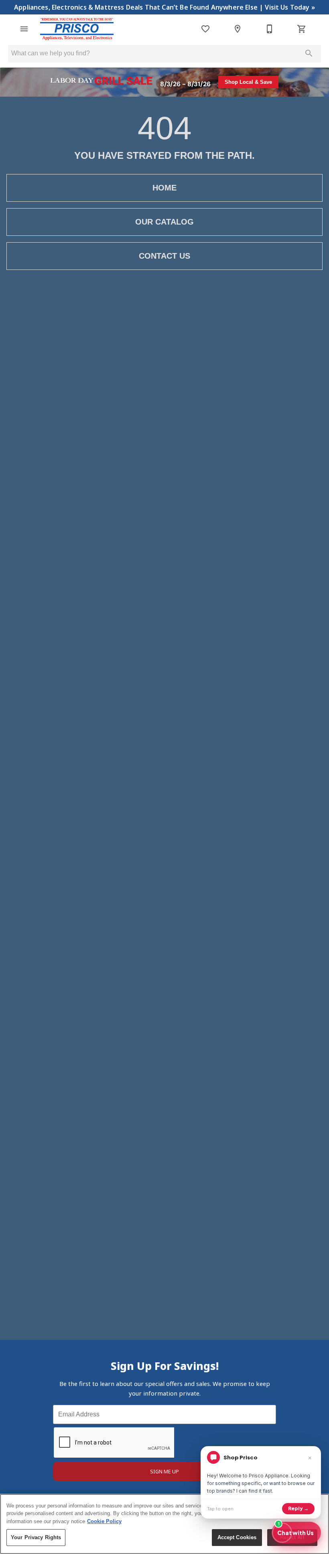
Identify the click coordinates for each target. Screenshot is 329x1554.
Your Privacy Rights (36, 1537)
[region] (164, 1524)
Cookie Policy (104, 1521)
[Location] (237, 28)
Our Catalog (164, 221)
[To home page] (77, 29)
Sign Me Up (164, 1471)
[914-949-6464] (269, 28)
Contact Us (164, 255)
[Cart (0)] (301, 28)
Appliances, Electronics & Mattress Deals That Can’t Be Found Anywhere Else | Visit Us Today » (164, 7)
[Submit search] (309, 53)
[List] (205, 28)
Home (164, 187)
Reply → (298, 1508)
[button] (24, 28)
